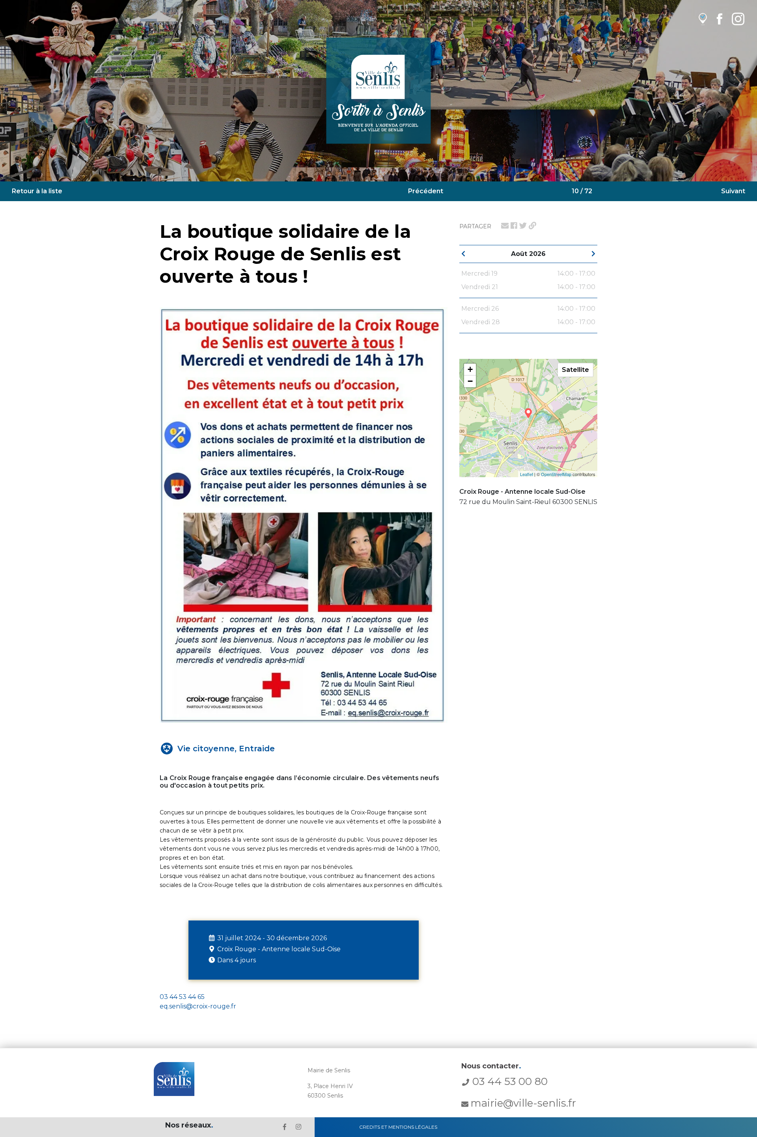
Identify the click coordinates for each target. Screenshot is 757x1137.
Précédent (425, 191)
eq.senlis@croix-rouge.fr (198, 1006)
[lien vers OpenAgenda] (703, 18)
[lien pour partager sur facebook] (514, 225)
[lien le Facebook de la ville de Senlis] (284, 1127)
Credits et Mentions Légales (398, 1127)
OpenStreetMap (556, 474)
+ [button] (470, 369)
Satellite (575, 369)
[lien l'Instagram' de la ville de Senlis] (298, 1127)
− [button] (470, 381)
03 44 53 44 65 (182, 997)
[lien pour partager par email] (505, 225)
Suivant (733, 191)
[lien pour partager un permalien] (532, 225)
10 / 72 (582, 191)
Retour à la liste (37, 191)
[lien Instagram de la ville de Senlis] (738, 18)
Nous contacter (491, 1066)
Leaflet (526, 474)
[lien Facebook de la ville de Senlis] (719, 18)
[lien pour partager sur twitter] (523, 225)
